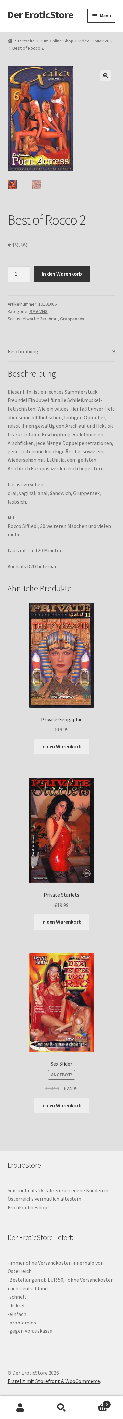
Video (84, 41)
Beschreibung (23, 351)
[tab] (62, 352)
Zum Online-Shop (56, 41)
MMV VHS (103, 41)
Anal (53, 319)
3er (43, 319)
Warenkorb (95, 1402)
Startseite (25, 41)
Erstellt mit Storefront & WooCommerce (54, 1381)
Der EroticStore (40, 14)
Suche (61, 1408)
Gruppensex (72, 319)
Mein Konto (20, 1408)
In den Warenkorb (62, 273)
